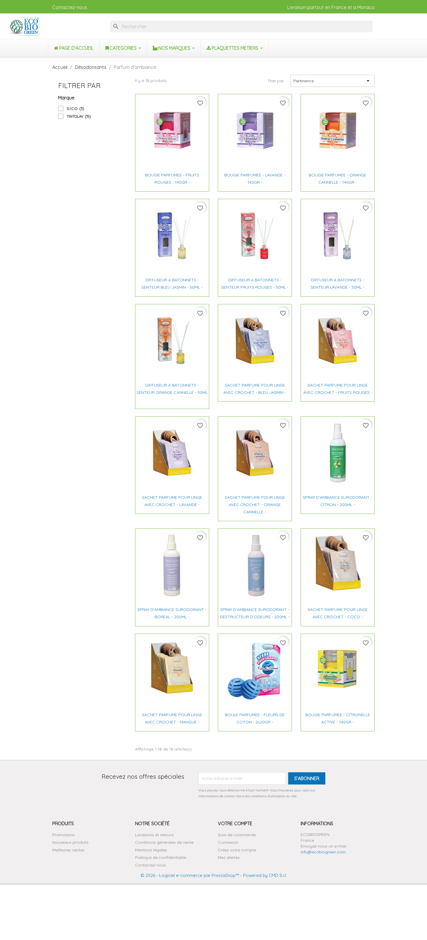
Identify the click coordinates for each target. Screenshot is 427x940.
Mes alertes (229, 857)
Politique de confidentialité (160, 857)
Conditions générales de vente (164, 842)
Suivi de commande (237, 834)
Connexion (228, 842)
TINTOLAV (79, 116)
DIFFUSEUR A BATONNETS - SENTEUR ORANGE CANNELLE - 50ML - (172, 392)
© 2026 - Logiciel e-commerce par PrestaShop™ (190, 875)
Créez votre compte (237, 850)
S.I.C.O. (75, 108)
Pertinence (332, 80)
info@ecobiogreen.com (323, 852)
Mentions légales (151, 850)
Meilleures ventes (68, 850)
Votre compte (235, 823)
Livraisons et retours (154, 834)
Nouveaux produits (70, 842)
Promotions (63, 834)
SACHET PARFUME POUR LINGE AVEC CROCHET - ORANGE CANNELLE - (255, 504)
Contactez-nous (69, 7)
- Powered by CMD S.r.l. (263, 875)
